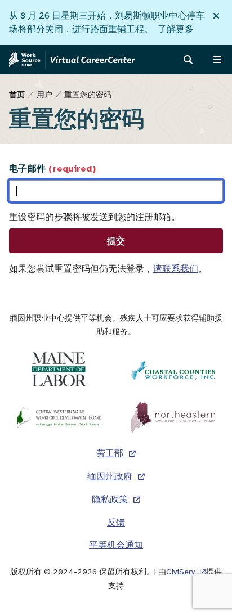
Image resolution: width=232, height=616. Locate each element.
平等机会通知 (116, 545)
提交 (116, 240)
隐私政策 (110, 499)
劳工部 (109, 453)
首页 (17, 94)
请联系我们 (175, 269)
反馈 (116, 522)
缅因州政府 (109, 476)
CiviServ (180, 572)
